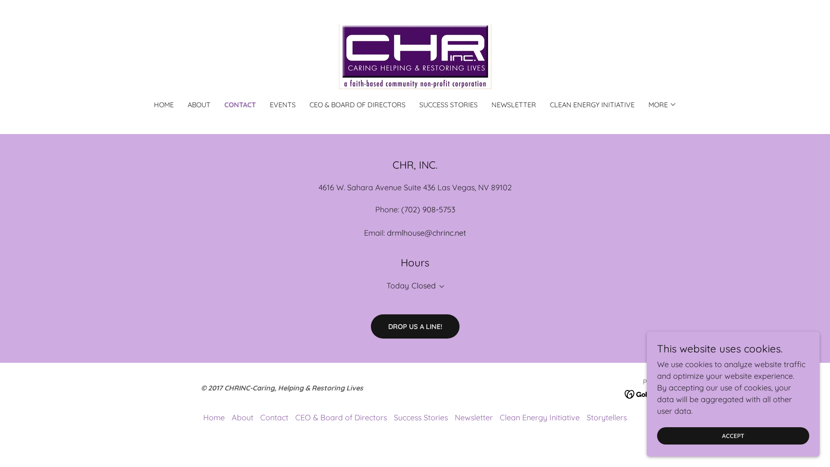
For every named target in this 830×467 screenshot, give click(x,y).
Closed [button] (424, 286)
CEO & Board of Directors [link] (357, 104)
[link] (414, 56)
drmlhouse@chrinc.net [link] (426, 233)
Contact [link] (240, 104)
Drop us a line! (415, 326)
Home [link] (164, 104)
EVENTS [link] (283, 104)
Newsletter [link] (514, 104)
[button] (662, 104)
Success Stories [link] (448, 104)
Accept (733, 436)
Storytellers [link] (607, 417)
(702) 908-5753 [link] (428, 209)
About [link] (199, 104)
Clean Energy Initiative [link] (592, 104)
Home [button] (214, 417)
